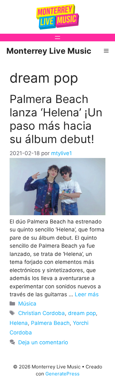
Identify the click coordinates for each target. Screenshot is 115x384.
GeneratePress (62, 374)
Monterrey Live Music (48, 51)
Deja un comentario (43, 342)
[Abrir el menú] (57, 37)
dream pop (82, 313)
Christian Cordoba (41, 313)
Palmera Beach (50, 323)
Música (27, 303)
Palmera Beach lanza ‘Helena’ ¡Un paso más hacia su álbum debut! (56, 119)
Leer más (87, 294)
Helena (19, 323)
